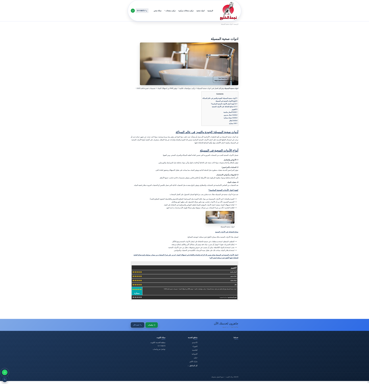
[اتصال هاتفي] (4, 379)
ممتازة (233, 123)
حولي (195, 357)
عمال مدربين (230, 115)
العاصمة (194, 350)
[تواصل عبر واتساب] (133, 11)
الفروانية (194, 354)
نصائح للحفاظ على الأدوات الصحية (224, 106)
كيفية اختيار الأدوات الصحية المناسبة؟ (224, 104)
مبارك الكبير (193, 361)
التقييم (234, 109)
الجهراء (195, 346)
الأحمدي (194, 342)
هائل (233, 120)
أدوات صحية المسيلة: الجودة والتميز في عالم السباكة (219, 98)
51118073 (161, 346)
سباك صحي (157, 10)
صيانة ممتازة (230, 118)
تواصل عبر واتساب (159, 349)
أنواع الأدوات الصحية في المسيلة (226, 101)
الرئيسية (210, 10)
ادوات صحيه (200, 10)
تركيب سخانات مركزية (186, 10)
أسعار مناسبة (230, 112)
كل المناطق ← (192, 365)
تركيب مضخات (171, 10)
